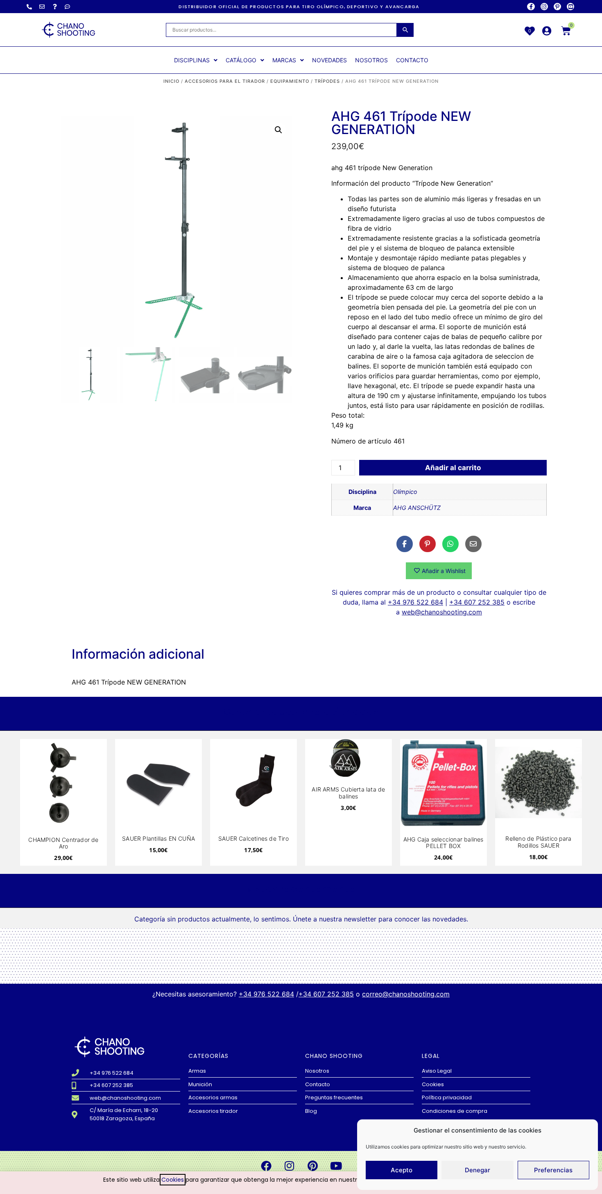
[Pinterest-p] (557, 6)
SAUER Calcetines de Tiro (253, 838)
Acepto (401, 1170)
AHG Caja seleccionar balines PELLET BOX (443, 843)
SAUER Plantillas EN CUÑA (158, 838)
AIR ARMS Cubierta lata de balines (348, 793)
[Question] (55, 6)
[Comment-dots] (67, 6)
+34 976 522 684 (415, 602)
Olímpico (405, 491)
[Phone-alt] (29, 6)
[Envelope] (42, 6)
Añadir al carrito (453, 468)
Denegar (477, 1170)
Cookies (172, 1180)
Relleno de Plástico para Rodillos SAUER (538, 842)
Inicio (171, 81)
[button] (278, 130)
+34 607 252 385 (477, 602)
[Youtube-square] (570, 6)
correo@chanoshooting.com (406, 994)
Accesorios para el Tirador (225, 81)
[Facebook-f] (530, 6)
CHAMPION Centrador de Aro (63, 843)
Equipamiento (289, 81)
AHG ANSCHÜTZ (417, 507)
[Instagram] (544, 6)
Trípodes (327, 81)
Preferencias (553, 1170)
